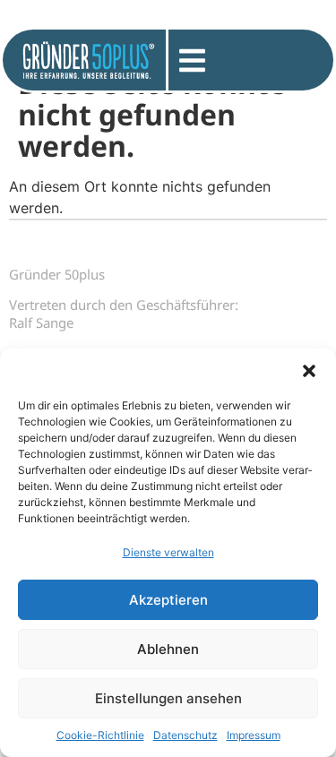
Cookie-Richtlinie (100, 735)
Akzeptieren (168, 599)
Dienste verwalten (168, 552)
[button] (309, 371)
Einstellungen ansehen (168, 698)
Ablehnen (168, 649)
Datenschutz (185, 735)
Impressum (253, 735)
